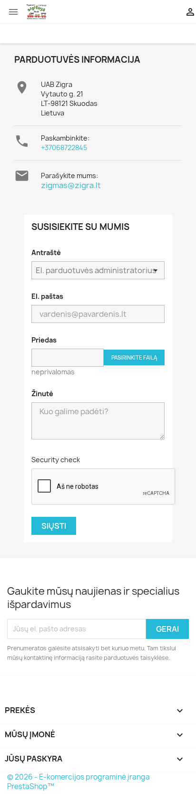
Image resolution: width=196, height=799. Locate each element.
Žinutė (42, 393)
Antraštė (46, 252)
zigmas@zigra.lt (71, 185)
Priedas (44, 339)
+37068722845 (64, 147)
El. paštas (47, 296)
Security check (55, 459)
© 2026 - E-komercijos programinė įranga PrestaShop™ (78, 781)
